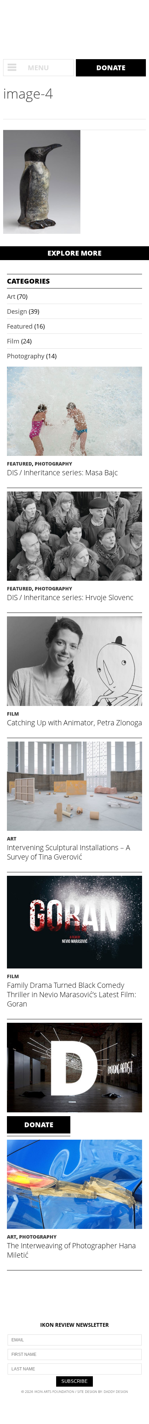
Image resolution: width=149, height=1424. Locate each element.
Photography (25, 356)
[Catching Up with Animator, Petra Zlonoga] (74, 707)
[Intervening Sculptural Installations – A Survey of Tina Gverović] (74, 832)
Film (13, 341)
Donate (110, 67)
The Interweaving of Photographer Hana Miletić (71, 1250)
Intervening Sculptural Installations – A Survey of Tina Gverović (68, 852)
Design (17, 311)
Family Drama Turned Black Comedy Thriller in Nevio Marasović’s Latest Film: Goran (71, 994)
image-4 (28, 93)
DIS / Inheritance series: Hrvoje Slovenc (70, 597)
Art (11, 296)
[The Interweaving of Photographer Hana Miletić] (74, 1230)
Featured (20, 326)
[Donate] (74, 1112)
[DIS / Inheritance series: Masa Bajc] (74, 457)
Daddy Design (116, 1391)
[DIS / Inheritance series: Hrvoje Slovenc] (74, 582)
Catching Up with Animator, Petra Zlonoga (74, 722)
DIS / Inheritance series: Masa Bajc (62, 472)
